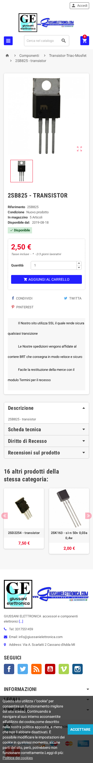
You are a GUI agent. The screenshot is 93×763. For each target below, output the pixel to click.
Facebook (9, 669)
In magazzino (18, 217)
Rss (36, 669)
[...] (20, 621)
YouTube (50, 669)
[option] (24, 521)
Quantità (17, 265)
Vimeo (64, 669)
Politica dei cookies (18, 758)
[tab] (46, 408)
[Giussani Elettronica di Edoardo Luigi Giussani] (46, 22)
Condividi (24, 298)
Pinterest (25, 307)
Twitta (74, 298)
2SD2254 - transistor (24, 533)
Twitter (23, 669)
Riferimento (16, 207)
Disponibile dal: (19, 222)
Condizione (16, 212)
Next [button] (88, 516)
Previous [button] (4, 516)
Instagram (77, 669)
